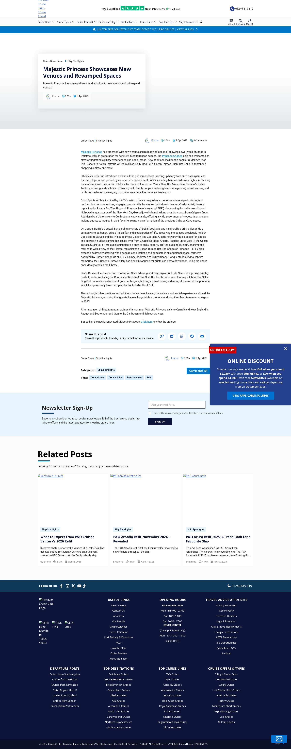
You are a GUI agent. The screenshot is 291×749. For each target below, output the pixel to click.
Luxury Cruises (226, 684)
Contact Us (118, 610)
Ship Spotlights (76, 61)
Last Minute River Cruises (226, 690)
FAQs (119, 642)
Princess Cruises (172, 156)
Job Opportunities (226, 642)
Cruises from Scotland (65, 695)
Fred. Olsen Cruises (172, 700)
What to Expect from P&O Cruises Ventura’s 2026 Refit (67, 539)
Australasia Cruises (118, 706)
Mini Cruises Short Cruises (226, 706)
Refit (149, 377)
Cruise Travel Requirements (226, 626)
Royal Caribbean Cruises (172, 706)
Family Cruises (226, 700)
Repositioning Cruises (226, 711)
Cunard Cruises (172, 711)
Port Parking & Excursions (118, 637)
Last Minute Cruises (226, 679)
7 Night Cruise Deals (226, 674)
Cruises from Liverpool (64, 679)
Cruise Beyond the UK (65, 690)
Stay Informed (186, 22)
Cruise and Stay (107, 22)
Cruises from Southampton (65, 674)
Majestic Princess (91, 151)
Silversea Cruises (172, 716)
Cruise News (87, 140)
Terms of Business (226, 616)
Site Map (226, 653)
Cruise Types (64, 22)
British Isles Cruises (118, 711)
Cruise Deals (44, 22)
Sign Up (160, 421)
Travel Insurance (118, 632)
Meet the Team (118, 658)
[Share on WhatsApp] (182, 336)
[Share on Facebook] (192, 336)
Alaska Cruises (118, 695)
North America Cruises (118, 727)
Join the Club (119, 648)
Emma (47, 561)
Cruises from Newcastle (65, 684)
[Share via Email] (202, 336)
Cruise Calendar (118, 626)
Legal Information (226, 621)
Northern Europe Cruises (118, 722)
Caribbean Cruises (118, 674)
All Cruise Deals (226, 722)
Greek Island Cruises (118, 690)
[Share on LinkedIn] (172, 336)
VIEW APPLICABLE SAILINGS (251, 396)
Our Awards (118, 621)
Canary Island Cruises (118, 716)
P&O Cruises (172, 674)
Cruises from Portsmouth (65, 706)
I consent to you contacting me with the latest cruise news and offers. (188, 413)
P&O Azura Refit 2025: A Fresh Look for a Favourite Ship (218, 539)
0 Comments (200, 140)
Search (201, 22)
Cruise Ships (115, 377)
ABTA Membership (226, 637)
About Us (118, 616)
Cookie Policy (226, 610)
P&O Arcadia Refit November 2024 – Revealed (141, 539)
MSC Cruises (172, 679)
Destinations (127, 22)
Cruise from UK (85, 22)
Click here (147, 321)
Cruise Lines (146, 22)
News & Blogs (118, 605)
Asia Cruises (118, 700)
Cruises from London (64, 700)
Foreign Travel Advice (226, 632)
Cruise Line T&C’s (226, 648)
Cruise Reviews (118, 653)
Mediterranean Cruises (118, 684)
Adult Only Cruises (226, 695)
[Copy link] (162, 336)
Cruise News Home (53, 61)
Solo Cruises (226, 716)
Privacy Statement (226, 605)
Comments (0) (198, 370)
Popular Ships (166, 22)
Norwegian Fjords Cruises (118, 679)
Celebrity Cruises (172, 684)
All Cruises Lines (172, 727)
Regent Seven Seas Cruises (172, 722)
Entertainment (134, 377)
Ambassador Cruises (172, 690)
